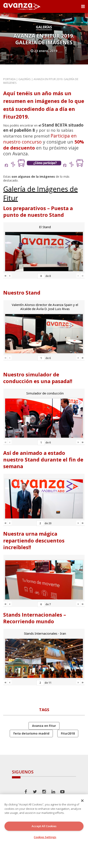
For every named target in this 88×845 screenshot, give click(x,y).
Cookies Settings (45, 837)
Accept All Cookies (44, 826)
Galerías (44, 27)
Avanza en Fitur (44, 726)
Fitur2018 (68, 733)
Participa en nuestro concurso (40, 139)
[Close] (82, 800)
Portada (9, 79)
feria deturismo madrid (31, 733)
